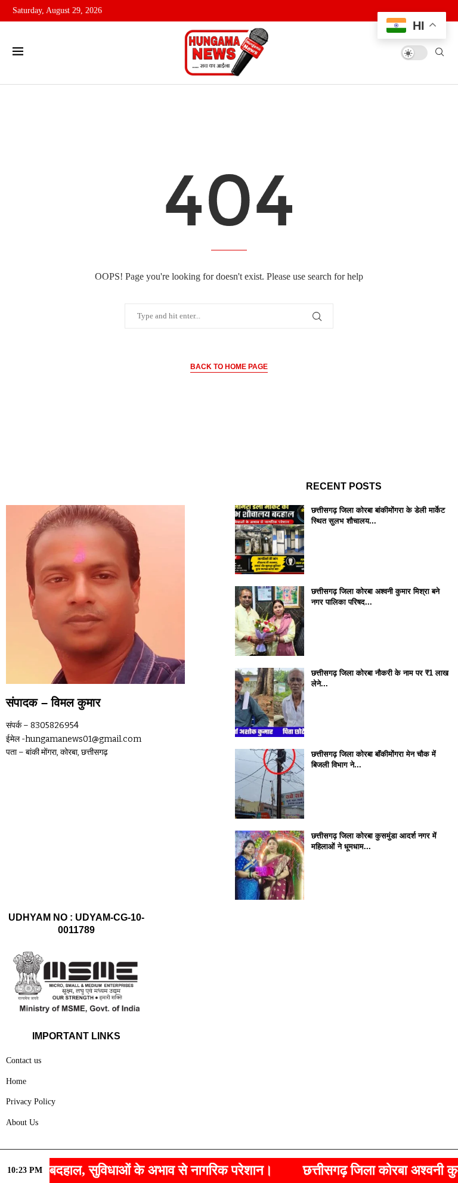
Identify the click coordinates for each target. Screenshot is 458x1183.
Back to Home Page (229, 367)
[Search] (439, 52)
